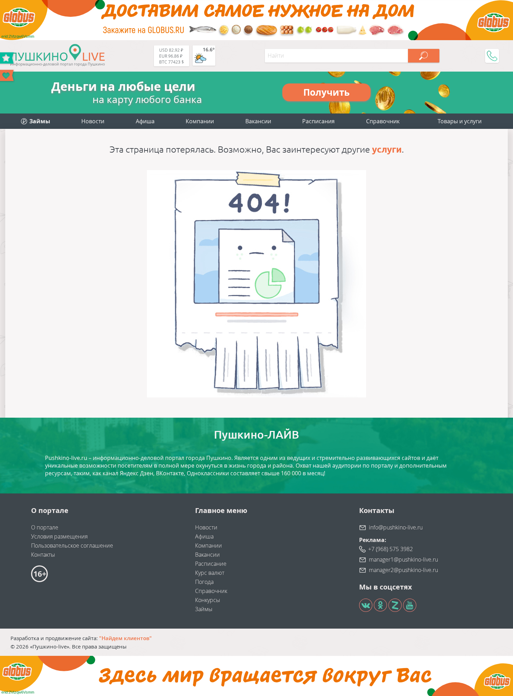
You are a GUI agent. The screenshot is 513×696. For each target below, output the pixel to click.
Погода (204, 582)
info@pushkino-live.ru (396, 527)
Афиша (145, 121)
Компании (200, 121)
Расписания (318, 121)
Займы (204, 609)
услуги (387, 149)
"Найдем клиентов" (125, 638)
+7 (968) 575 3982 (390, 549)
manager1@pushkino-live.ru (403, 559)
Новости (92, 121)
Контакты (43, 554)
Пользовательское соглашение (72, 545)
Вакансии (258, 121)
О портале (44, 527)
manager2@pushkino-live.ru (403, 570)
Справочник (383, 121)
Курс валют (209, 573)
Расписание (210, 563)
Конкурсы (207, 600)
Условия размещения (59, 536)
